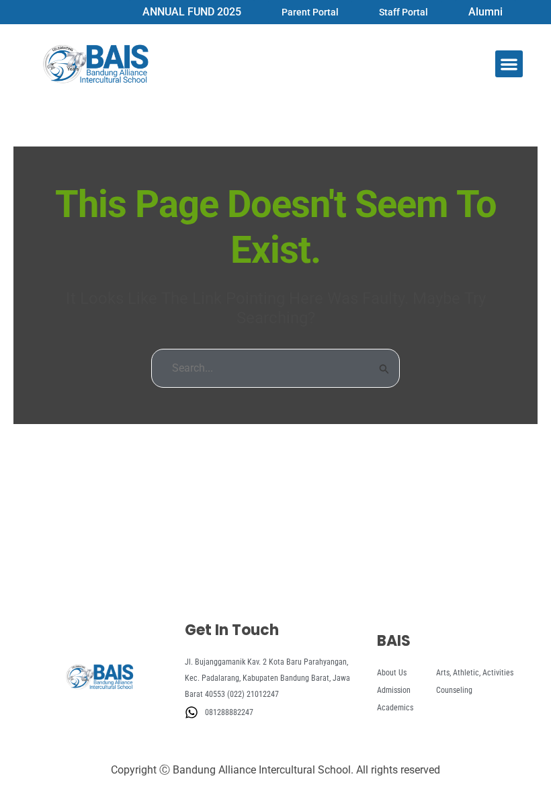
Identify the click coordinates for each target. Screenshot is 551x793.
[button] (509, 64)
